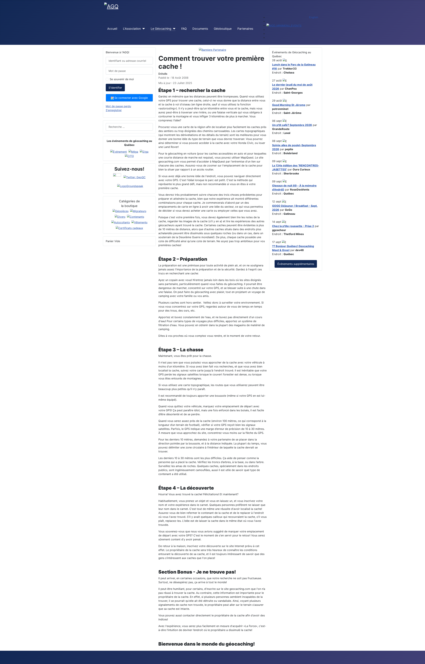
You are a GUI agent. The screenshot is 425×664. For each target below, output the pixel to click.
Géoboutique (223, 28)
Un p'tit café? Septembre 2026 (292, 125)
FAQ (184, 28)
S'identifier (115, 87)
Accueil (112, 28)
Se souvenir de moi (122, 79)
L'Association (132, 28)
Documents (200, 28)
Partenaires (245, 28)
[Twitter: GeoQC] (135, 177)
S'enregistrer (114, 110)
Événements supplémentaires (295, 264)
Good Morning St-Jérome (288, 105)
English (313, 17)
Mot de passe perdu (118, 106)
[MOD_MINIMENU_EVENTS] (283, 25)
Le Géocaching (161, 28)
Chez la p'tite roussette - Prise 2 (293, 226)
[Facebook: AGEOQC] (117, 177)
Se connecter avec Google (131, 97)
